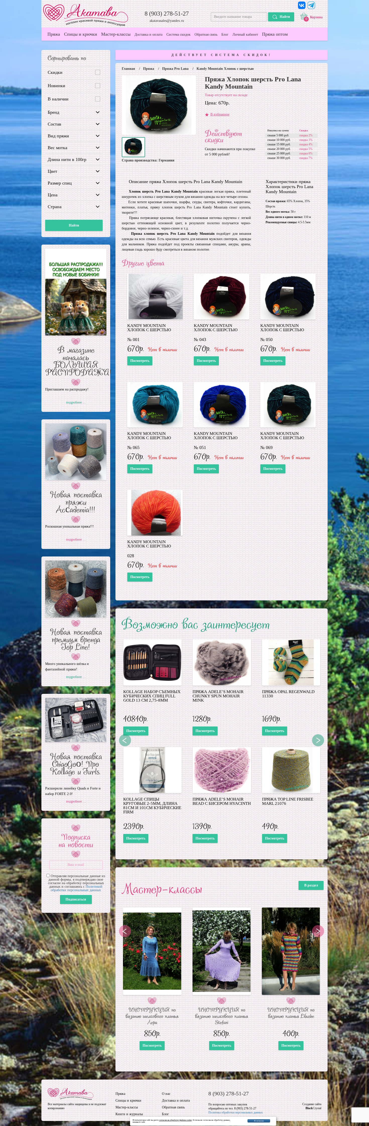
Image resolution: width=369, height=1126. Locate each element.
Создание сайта (311, 1104)
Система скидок (178, 34)
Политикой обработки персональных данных (76, 888)
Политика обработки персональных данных (235, 1112)
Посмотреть (139, 361)
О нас (166, 1094)
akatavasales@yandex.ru (167, 21)
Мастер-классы (116, 34)
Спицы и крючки (80, 34)
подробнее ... (76, 402)
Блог (224, 34)
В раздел (311, 885)
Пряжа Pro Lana (175, 69)
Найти (285, 17)
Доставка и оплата (148, 34)
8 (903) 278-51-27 (167, 14)
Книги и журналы (129, 1114)
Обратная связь (206, 34)
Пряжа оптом (275, 34)
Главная (128, 69)
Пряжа (53, 34)
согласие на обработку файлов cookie (175, 1120)
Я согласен (259, 1121)
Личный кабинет (245, 34)
